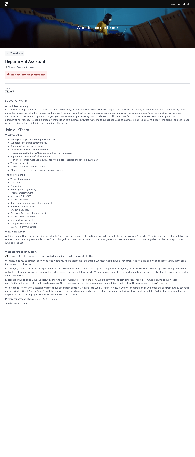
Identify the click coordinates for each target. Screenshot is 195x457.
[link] (6, 4)
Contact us (161, 283)
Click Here (10, 256)
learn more (91, 279)
